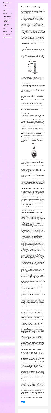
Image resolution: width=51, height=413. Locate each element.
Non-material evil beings (7, 16)
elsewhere (28, 49)
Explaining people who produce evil (7, 21)
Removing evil (5, 31)
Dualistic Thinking (5, 26)
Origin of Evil (5, 13)
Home (4, 10)
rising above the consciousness (33, 297)
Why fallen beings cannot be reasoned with (8, 18)
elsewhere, (28, 10)
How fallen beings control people (7, 25)
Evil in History (5, 28)
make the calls (33, 300)
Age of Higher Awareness (6, 34)
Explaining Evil (7, 4)
